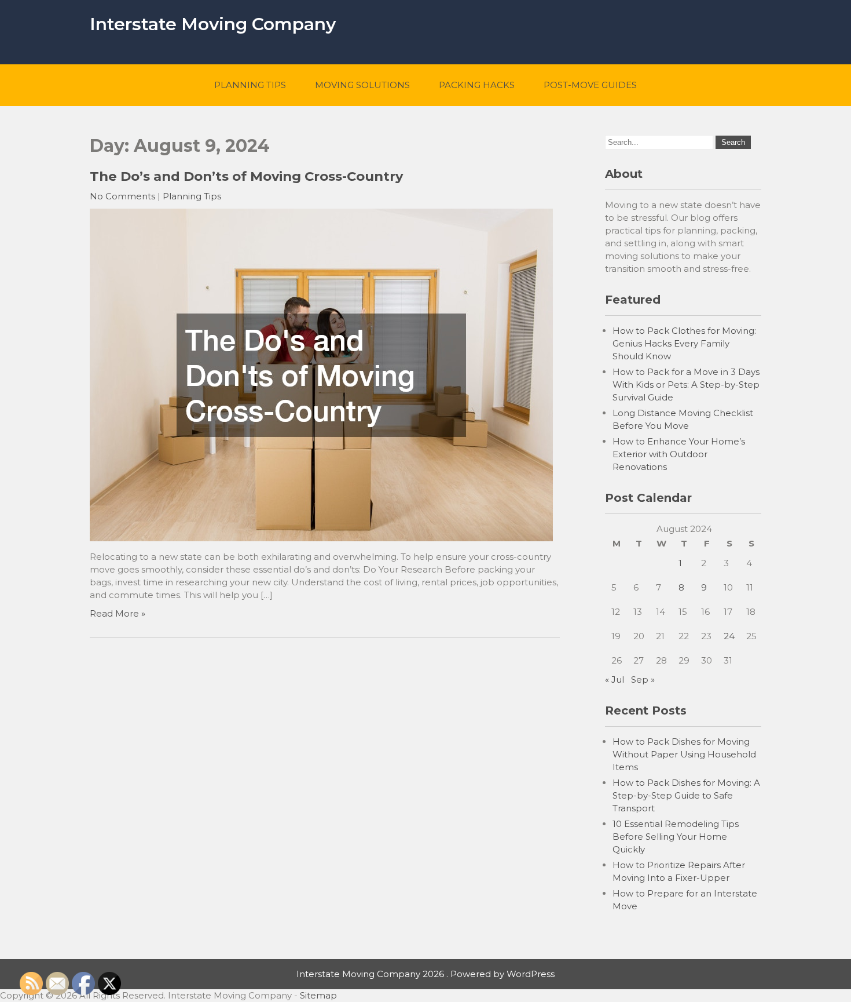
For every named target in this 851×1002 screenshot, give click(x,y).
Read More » (117, 613)
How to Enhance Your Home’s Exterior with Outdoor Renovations (678, 454)
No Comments (122, 196)
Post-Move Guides (590, 84)
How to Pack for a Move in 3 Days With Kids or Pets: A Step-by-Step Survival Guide (686, 384)
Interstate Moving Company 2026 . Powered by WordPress (425, 973)
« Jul (614, 679)
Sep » (643, 679)
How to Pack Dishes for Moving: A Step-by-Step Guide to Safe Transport (686, 795)
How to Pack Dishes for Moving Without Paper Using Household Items (684, 754)
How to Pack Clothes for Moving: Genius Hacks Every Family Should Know (684, 343)
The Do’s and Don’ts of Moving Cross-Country (246, 176)
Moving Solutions (362, 84)
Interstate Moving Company (213, 24)
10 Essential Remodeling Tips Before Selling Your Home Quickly (675, 836)
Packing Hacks (477, 84)
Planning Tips (250, 84)
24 (729, 636)
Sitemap (318, 995)
